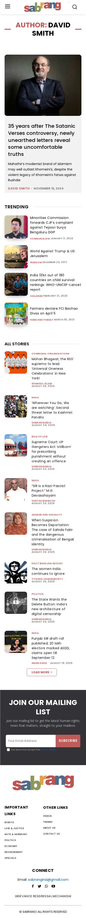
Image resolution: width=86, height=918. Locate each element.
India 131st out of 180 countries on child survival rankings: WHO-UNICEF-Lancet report (55, 282)
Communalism (40, 239)
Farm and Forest (42, 320)
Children (36, 296)
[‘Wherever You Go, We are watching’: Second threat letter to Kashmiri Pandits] (16, 406)
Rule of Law (40, 436)
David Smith (19, 188)
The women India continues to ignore (48, 571)
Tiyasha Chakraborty (47, 579)
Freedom (36, 262)
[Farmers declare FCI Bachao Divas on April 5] (16, 314)
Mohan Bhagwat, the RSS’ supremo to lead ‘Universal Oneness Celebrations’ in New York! (53, 369)
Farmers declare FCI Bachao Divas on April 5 (54, 311)
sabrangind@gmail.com (48, 879)
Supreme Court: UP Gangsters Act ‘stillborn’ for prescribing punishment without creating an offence (52, 451)
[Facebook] (32, 886)
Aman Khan (39, 663)
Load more (40, 672)
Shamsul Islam (42, 383)
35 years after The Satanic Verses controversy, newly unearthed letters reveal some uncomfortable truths (41, 140)
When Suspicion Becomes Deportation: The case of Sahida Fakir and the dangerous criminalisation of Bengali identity (53, 532)
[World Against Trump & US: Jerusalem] (16, 256)
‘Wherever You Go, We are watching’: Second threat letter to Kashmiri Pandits (52, 410)
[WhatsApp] (46, 886)
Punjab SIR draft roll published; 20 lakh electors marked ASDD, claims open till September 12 (51, 648)
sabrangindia (42, 422)
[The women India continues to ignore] (16, 572)
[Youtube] (53, 886)
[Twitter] (39, 886)
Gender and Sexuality (47, 514)
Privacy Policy (48, 749)
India (35, 397)
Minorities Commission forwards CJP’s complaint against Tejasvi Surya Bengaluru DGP (51, 225)
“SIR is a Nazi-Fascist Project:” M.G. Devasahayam (49, 491)
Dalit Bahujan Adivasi (47, 563)
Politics (38, 594)
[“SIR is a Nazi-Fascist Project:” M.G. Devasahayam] (16, 489)
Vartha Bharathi (43, 501)
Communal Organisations (51, 353)
